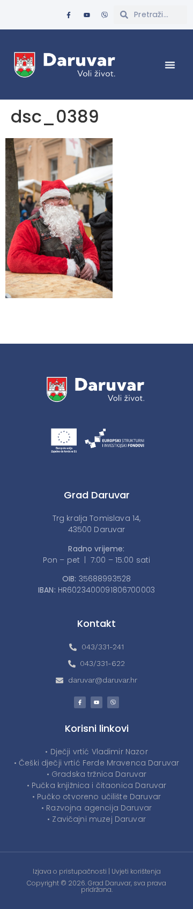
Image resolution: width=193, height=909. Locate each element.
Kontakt (96, 623)
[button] (170, 65)
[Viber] (104, 15)
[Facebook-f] (69, 15)
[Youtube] (87, 15)
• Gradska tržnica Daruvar (97, 774)
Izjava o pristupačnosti (70, 871)
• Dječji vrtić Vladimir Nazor (96, 751)
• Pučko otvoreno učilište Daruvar (96, 796)
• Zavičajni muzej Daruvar (96, 819)
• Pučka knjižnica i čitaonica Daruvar (97, 785)
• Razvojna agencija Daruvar (96, 807)
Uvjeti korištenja (136, 871)
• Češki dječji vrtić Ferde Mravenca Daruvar (96, 763)
